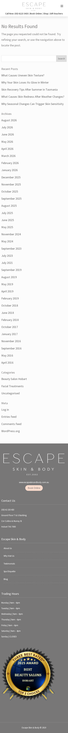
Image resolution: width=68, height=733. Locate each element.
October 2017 (9, 327)
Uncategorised (10, 393)
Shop (45, 13)
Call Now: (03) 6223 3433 (16, 13)
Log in (5, 409)
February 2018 (10, 320)
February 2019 (10, 298)
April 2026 (7, 149)
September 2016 (11, 348)
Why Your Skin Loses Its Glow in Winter (25, 82)
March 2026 (8, 156)
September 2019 (11, 270)
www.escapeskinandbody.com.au (34, 482)
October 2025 (9, 191)
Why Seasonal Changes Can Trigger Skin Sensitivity (32, 104)
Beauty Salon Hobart (14, 379)
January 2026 (9, 170)
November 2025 (11, 184)
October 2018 (9, 305)
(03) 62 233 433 (7, 509)
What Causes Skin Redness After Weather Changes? (32, 96)
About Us (8, 548)
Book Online (36, 13)
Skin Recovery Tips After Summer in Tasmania (29, 89)
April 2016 (7, 362)
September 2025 (11, 198)
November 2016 (11, 341)
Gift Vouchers (56, 13)
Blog (6, 579)
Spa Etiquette (9, 571)
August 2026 (9, 120)
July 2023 (7, 256)
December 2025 (10, 177)
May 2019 (7, 284)
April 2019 (7, 291)
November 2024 (11, 234)
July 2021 (7, 263)
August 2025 (9, 206)
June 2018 (7, 313)
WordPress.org (10, 431)
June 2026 (7, 134)
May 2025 (7, 227)
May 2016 (7, 355)
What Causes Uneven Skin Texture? (22, 75)
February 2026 (10, 163)
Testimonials (9, 563)
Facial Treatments (12, 386)
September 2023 (11, 248)
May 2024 (7, 241)
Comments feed (11, 424)
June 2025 (7, 220)
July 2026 (7, 127)
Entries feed (9, 417)
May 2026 (7, 142)
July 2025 (7, 213)
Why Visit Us (9, 555)
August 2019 (9, 277)
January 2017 (9, 334)
